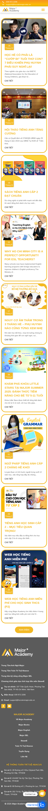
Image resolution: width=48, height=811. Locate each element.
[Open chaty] (42, 794)
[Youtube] (9, 706)
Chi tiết (9, 81)
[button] (43, 9)
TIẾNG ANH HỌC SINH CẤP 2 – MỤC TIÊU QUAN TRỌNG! (23, 527)
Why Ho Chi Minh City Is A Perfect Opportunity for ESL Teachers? (24, 255)
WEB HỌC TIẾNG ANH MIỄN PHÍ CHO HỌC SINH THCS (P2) (23, 602)
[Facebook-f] (3, 706)
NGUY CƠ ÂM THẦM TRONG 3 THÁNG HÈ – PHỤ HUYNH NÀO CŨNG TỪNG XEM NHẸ (24, 324)
